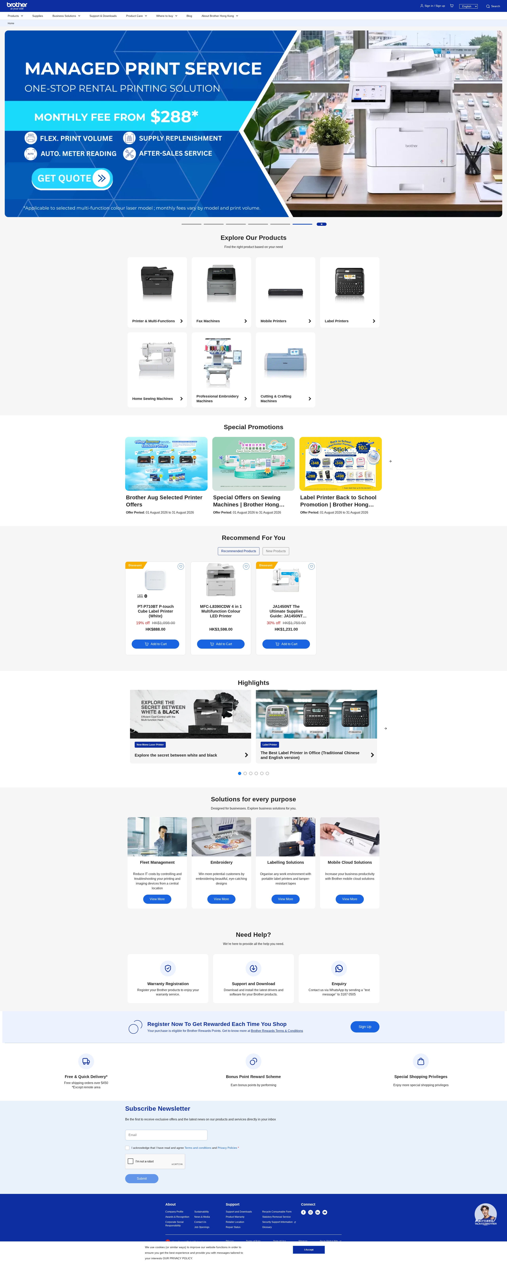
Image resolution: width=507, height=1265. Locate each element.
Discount (135, 565)
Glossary (267, 1227)
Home (11, 23)
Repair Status (233, 1227)
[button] (191, 224)
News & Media (202, 1216)
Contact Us (200, 1222)
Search (495, 6)
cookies (160, 1247)
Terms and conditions (198, 1147)
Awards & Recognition (177, 1216)
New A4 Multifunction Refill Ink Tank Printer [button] (302, 755)
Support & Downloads (103, 15)
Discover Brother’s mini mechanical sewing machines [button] (185, 755)
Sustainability (201, 1211)
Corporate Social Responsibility (174, 1224)
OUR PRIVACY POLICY (177, 1258)
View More (157, 899)
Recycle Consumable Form (277, 1211)
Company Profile (174, 1211)
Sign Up (365, 1027)
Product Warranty (235, 1216)
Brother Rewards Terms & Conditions (277, 1030)
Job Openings (201, 1227)
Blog (189, 15)
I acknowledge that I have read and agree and (185, 1147)
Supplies (37, 15)
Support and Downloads (239, 1211)
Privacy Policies (227, 1147)
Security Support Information (277, 1222)
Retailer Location (235, 1222)
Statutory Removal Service (276, 1216)
